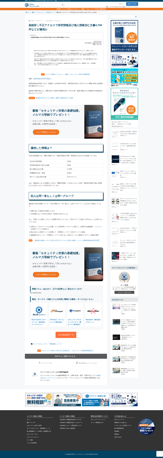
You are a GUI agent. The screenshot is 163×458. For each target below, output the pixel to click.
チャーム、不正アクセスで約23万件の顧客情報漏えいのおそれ (128, 242)
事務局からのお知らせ (120, 422)
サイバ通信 (30, 440)
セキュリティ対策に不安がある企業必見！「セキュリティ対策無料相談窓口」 (68, 350)
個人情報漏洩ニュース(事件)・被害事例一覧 (39, 431)
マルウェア (98, 226)
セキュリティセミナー (33, 437)
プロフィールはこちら (124, 292)
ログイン (121, 4)
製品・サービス (31, 422)
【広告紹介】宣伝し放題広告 (67, 428)
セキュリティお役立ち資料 (34, 425)
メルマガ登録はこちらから (46, 132)
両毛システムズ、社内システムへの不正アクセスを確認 (128, 173)
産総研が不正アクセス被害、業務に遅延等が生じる (53, 98)
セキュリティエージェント (98, 419)
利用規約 (116, 431)
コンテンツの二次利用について (122, 425)
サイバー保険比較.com (97, 422)
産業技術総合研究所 (40, 78)
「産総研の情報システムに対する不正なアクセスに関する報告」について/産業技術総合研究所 (65, 240)
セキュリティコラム (32, 434)
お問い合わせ (118, 437)
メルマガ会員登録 (32, 443)
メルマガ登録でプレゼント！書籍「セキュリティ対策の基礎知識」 (84, 9)
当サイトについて (119, 419)
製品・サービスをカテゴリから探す (116, 6)
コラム (136, 6)
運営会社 (116, 434)
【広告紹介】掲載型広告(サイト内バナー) (70, 422)
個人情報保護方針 (119, 428)
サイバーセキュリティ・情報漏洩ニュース (47, 344)
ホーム (28, 419)
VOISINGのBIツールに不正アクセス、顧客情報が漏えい (128, 146)
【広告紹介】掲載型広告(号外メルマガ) (70, 419)
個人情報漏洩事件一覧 (65, 335)
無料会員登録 (133, 4)
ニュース (130, 6)
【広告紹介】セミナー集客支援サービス (70, 425)
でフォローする (47, 363)
